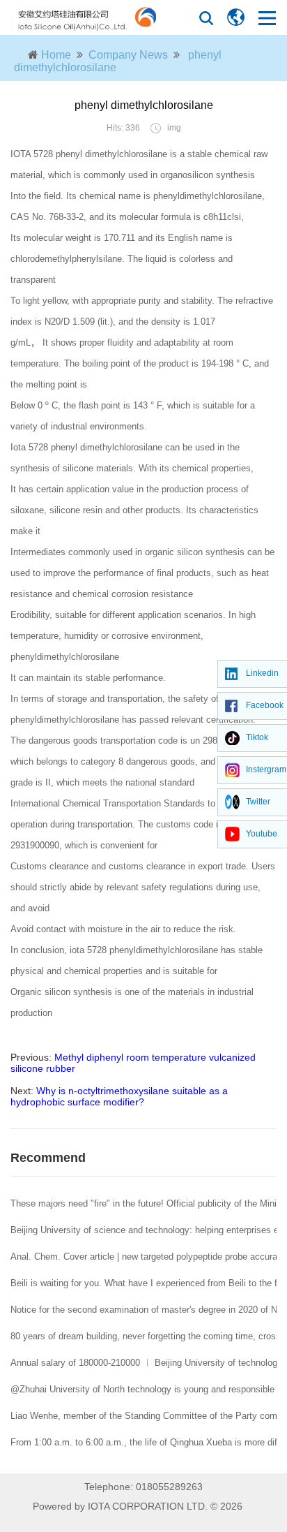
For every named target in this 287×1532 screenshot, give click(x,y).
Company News (128, 55)
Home (56, 55)
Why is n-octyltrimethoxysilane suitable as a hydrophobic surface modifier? (119, 1096)
